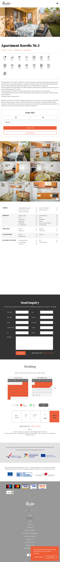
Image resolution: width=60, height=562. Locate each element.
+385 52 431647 (48, 353)
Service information (30, 536)
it (34, 510)
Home (30, 515)
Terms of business (30, 530)
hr (26, 510)
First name (9, 312)
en (29, 510)
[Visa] (25, 488)
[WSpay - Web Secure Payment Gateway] (10, 494)
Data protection (30, 542)
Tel (7, 332)
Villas (30, 521)
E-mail (8, 322)
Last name (9, 317)
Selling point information (30, 533)
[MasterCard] (17, 488)
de (31, 510)
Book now (30, 128)
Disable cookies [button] (39, 557)
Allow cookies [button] (50, 557)
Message (9, 337)
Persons (33, 332)
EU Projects (30, 527)
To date (33, 327)
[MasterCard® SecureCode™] (42, 488)
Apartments (30, 518)
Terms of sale (30, 539)
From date (33, 322)
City (32, 312)
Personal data (30, 545)
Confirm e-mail (10, 327)
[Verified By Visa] (33, 488)
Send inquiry (30, 133)
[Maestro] (9, 488)
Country (33, 317)
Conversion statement (30, 548)
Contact (30, 524)
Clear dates (43, 405)
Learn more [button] (36, 553)
